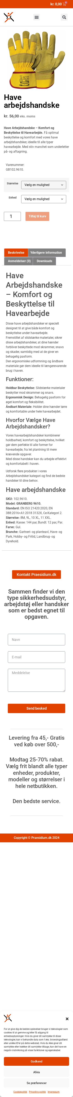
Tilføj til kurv (37, 216)
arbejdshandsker (15, 142)
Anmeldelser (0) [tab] (19, 261)
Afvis (36, 1072)
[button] (67, 1019)
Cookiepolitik (20, 1092)
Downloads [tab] (44, 261)
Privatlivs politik (37, 1092)
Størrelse (12, 183)
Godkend (36, 1061)
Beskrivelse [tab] (16, 252)
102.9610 (20, 499)
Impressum (54, 1092)
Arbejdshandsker (17, 476)
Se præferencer (37, 1083)
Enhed (13, 197)
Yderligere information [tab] (46, 252)
